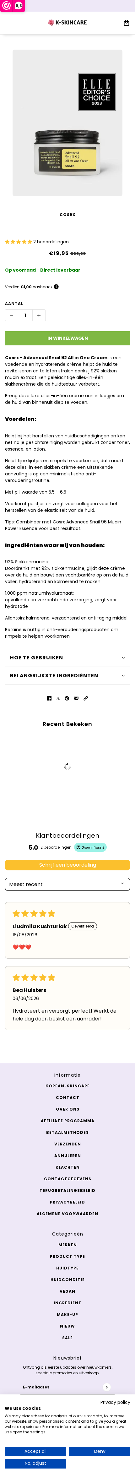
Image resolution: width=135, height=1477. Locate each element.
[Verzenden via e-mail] (76, 698)
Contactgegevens (67, 1179)
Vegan (67, 1291)
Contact (67, 1097)
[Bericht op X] (58, 698)
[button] (19, 242)
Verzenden (67, 1144)
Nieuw (67, 1326)
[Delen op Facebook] (49, 698)
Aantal (14, 303)
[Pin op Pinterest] (67, 698)
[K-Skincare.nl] (67, 23)
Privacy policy (115, 1402)
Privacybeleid (67, 1202)
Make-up (67, 1314)
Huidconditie (68, 1279)
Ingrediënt (68, 1303)
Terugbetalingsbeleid (67, 1190)
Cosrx (68, 214)
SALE (67, 1337)
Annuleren (67, 1155)
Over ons (67, 1109)
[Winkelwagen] (126, 22)
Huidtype (67, 1268)
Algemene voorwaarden (67, 1213)
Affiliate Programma (67, 1120)
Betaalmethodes (67, 1132)
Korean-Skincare (68, 1086)
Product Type (67, 1256)
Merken (67, 1244)
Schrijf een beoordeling (67, 864)
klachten (68, 1167)
